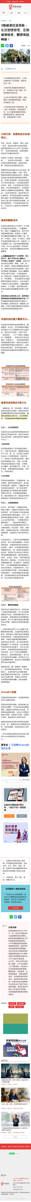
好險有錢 (3, 20)
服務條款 (27, 1146)
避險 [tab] (19, 13)
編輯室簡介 (4, 1146)
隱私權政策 (21, 1146)
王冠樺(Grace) (10, 69)
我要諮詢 (15, 1146)
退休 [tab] (11, 13)
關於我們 (10, 1146)
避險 (10, 20)
